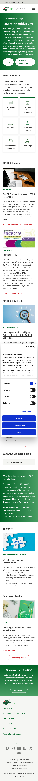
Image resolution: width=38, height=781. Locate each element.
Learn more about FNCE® (12, 293)
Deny (19, 432)
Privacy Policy (12, 762)
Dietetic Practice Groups (14, 19)
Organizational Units (10, 729)
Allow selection (19, 425)
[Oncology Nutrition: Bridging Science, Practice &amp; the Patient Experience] (19, 323)
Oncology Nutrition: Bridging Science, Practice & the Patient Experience (17, 335)
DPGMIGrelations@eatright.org (20, 516)
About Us (6, 708)
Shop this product (9, 650)
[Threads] (25, 748)
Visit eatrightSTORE (19, 658)
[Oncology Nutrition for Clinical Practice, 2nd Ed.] (19, 618)
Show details (26, 412)
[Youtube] (19, 753)
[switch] (33, 390)
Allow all (19, 418)
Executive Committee (13, 462)
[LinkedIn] (19, 748)
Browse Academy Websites (13, 2)
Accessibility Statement (20, 768)
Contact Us (12, 759)
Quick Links (7, 719)
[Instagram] (13, 748)
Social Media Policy (26, 762)
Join (8, 62)
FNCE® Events (10, 255)
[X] (31, 748)
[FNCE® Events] (19, 246)
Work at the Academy (20, 765)
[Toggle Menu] (33, 8)
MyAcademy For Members (13, 714)
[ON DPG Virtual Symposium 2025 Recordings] (19, 185)
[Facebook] (7, 748)
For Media (7, 724)
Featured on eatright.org (12, 734)
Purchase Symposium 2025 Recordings (17, 224)
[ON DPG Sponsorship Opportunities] (19, 550)
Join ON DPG (19, 690)
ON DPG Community (23, 62)
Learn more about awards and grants (16, 446)
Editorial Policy (24, 759)
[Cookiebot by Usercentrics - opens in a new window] (27, 347)
